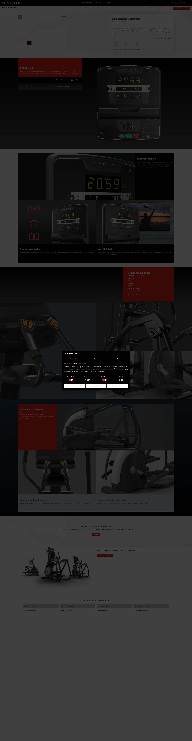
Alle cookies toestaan (117, 386)
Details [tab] (96, 358)
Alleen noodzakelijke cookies (74, 386)
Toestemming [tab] (73, 358)
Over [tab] (118, 358)
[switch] (87, 380)
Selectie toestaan (96, 386)
